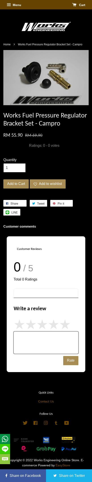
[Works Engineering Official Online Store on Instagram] (45, 423)
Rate (71, 360)
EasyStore (63, 465)
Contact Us (46, 401)
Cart (81, 5)
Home (7, 44)
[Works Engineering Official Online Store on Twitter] (25, 423)
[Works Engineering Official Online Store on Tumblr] (56, 423)
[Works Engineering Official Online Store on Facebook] (35, 423)
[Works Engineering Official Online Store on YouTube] (66, 423)
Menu (16, 5)
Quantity (10, 160)
